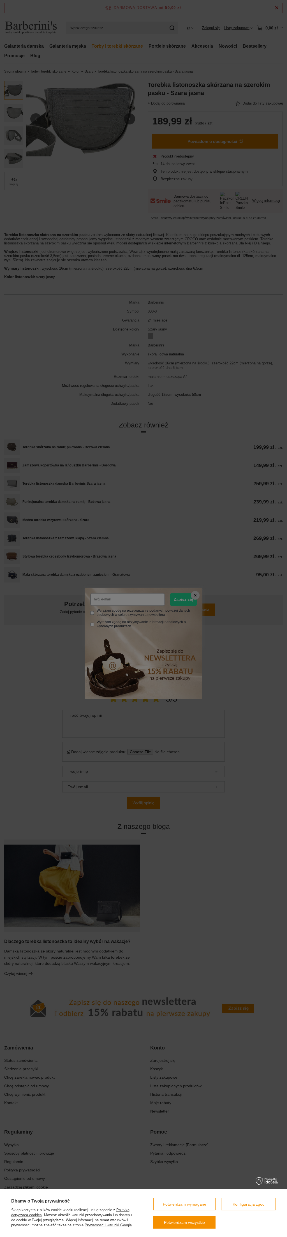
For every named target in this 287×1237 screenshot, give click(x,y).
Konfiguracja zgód (249, 1204)
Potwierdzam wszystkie (184, 1222)
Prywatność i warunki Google (108, 1225)
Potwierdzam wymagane (184, 1204)
